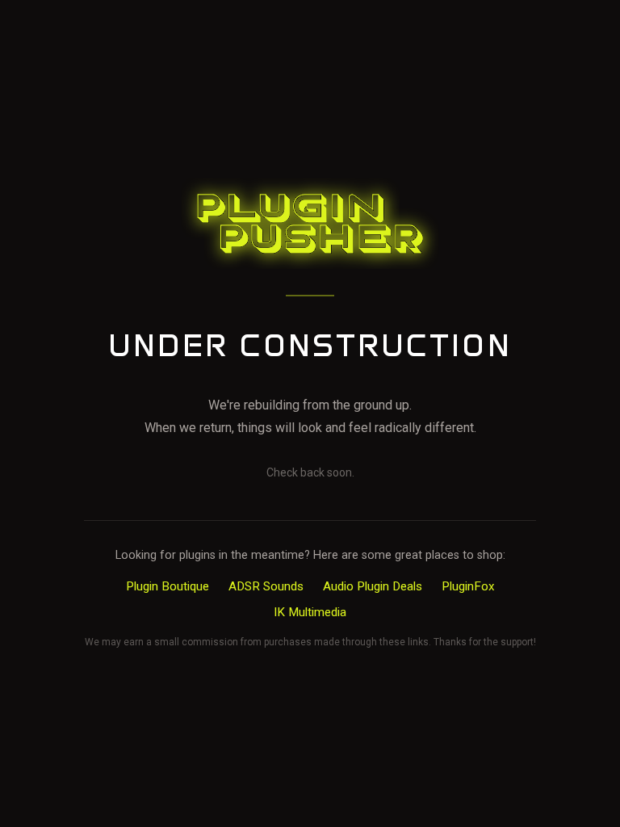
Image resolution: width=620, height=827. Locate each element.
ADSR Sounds (266, 586)
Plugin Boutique (167, 586)
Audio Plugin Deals (372, 586)
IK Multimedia (310, 612)
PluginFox (468, 586)
